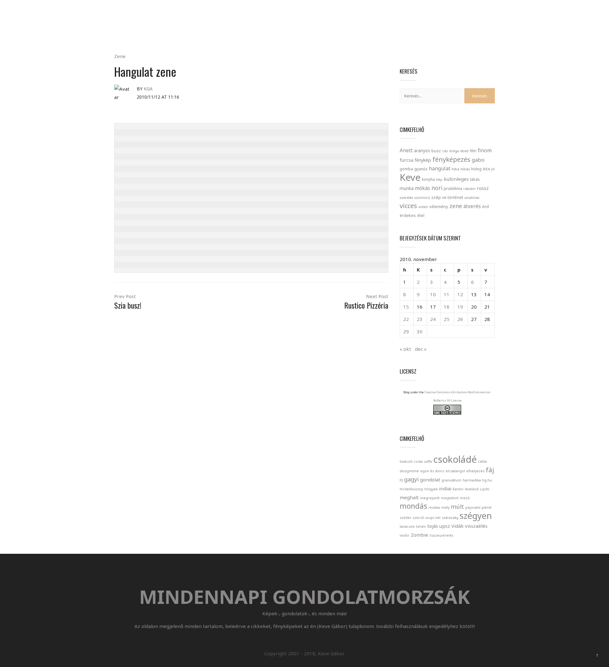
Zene (120, 56)
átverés (472, 206)
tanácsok (407, 526)
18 (446, 307)
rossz (483, 188)
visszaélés (476, 526)
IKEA (486, 169)
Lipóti (484, 489)
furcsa (406, 160)
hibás (465, 169)
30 (419, 331)
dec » (421, 349)
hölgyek (431, 489)
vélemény (438, 206)
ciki (445, 150)
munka (407, 188)
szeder (405, 517)
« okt (405, 349)
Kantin (458, 489)
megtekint (450, 498)
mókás (422, 188)
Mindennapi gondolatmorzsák (304, 7)
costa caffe (423, 461)
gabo (478, 159)
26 (460, 319)
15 (406, 307)
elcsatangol (455, 471)
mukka (434, 507)
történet (455, 197)
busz (436, 151)
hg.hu (487, 480)
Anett (406, 150)
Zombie (419, 535)
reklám (469, 188)
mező (464, 498)
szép (436, 197)
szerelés (406, 197)
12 (460, 294)
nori (436, 188)
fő (401, 480)
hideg (476, 168)
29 (406, 331)
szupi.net (433, 517)
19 (460, 307)
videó (423, 206)
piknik (486, 507)
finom (485, 150)
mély (445, 507)
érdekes (408, 215)
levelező (472, 489)
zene (455, 206)
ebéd (464, 150)
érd (485, 206)
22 (406, 319)
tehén (421, 526)
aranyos (422, 151)
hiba (455, 169)
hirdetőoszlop (411, 489)
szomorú (422, 197)
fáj (490, 469)
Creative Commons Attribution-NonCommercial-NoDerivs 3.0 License (457, 396)
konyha (428, 179)
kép (439, 179)
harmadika (472, 480)
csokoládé (455, 459)
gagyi (411, 479)
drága (454, 150)
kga (148, 89)
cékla (482, 461)
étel (420, 215)
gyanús (421, 169)
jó (493, 169)
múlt (457, 506)
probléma (453, 188)
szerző (418, 517)
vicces (408, 205)
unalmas (471, 197)
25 (446, 319)
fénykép (423, 160)
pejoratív (472, 507)
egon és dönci (432, 471)
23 (419, 319)
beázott (406, 461)
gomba (406, 169)
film (473, 151)
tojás (432, 526)
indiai (445, 488)
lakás (475, 179)
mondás (413, 506)
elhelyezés (475, 471)
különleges (456, 179)
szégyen (476, 515)
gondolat (430, 479)
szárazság (450, 517)
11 (446, 294)
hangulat (439, 168)
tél (444, 197)
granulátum (452, 480)
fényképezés (451, 159)
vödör (404, 535)
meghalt (409, 497)
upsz (444, 526)
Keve (410, 177)
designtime (409, 471)
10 (433, 294)
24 (433, 319)
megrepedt (430, 498)
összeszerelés (441, 535)
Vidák (457, 526)
